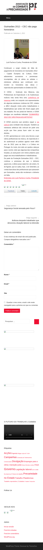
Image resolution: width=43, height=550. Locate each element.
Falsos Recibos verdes (28, 465)
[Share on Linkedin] (14, 187)
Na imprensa (7, 474)
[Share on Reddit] (11, 187)
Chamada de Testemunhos (24, 457)
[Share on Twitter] (8, 187)
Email (6, 284)
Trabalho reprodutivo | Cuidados (14, 481)
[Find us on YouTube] (8, 513)
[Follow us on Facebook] (5, 513)
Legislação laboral (24, 469)
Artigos (20, 453)
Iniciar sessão (9, 527)
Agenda (14, 453)
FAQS (36, 465)
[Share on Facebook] (5, 187)
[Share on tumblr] (17, 187)
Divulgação (18, 461)
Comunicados (8, 461)
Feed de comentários (11, 533)
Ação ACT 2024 (26, 453)
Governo (9, 469)
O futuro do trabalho (17, 474)
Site (5, 293)
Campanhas (10, 457)
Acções (8, 453)
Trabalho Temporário (30, 481)
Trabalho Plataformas (24, 478)
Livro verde (35, 469)
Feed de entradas (10, 530)
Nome (7, 274)
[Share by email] (19, 187)
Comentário (9, 244)
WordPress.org (9, 537)
